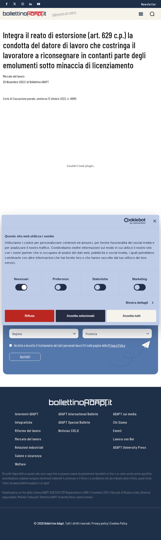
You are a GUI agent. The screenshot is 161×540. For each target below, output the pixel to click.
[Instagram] (22, 4)
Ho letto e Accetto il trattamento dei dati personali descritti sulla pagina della (69, 345)
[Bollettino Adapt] (39, 14)
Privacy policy (100, 523)
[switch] (61, 287)
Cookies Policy (118, 523)
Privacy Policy (116, 345)
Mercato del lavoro (14, 76)
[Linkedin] (30, 4)
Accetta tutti (131, 316)
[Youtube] (38, 4)
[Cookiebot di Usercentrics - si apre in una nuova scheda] (127, 221)
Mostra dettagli (137, 302)
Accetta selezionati (80, 316)
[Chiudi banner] (154, 221)
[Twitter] (14, 4)
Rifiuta (29, 316)
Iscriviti (25, 356)
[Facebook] (6, 4)
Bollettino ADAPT (39, 82)
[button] (152, 14)
